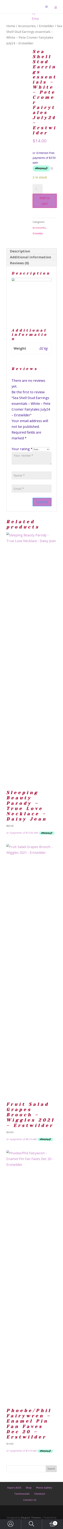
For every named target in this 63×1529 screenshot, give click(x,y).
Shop (29, 1487)
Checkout (39, 1493)
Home (10, 26)
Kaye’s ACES (14, 1487)
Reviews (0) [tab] (19, 263)
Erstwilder (46, 26)
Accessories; (27, 26)
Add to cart (44, 201)
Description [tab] (20, 251)
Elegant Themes (31, 1517)
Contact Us (29, 1499)
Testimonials (22, 1493)
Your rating (22, 449)
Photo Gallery (44, 1487)
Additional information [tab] (30, 257)
